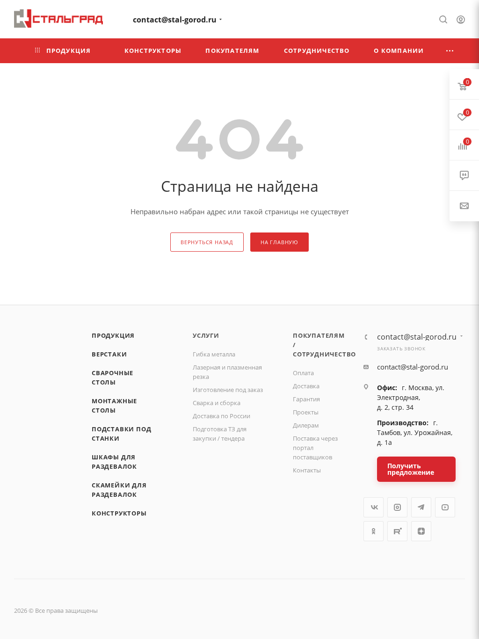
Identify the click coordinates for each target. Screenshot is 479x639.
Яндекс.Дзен (421, 531)
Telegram (421, 507)
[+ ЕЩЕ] (450, 50)
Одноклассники (373, 531)
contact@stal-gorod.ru (175, 20)
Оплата (303, 373)
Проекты (306, 412)
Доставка (306, 386)
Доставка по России (221, 416)
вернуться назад (207, 242)
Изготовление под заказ (228, 389)
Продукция (113, 335)
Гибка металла (214, 354)
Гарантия (306, 399)
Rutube (397, 531)
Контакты (307, 470)
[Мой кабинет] (461, 20)
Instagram (397, 507)
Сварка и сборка (216, 403)
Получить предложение (410, 469)
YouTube (445, 507)
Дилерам (306, 425)
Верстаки (109, 354)
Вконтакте (373, 507)
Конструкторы (119, 513)
